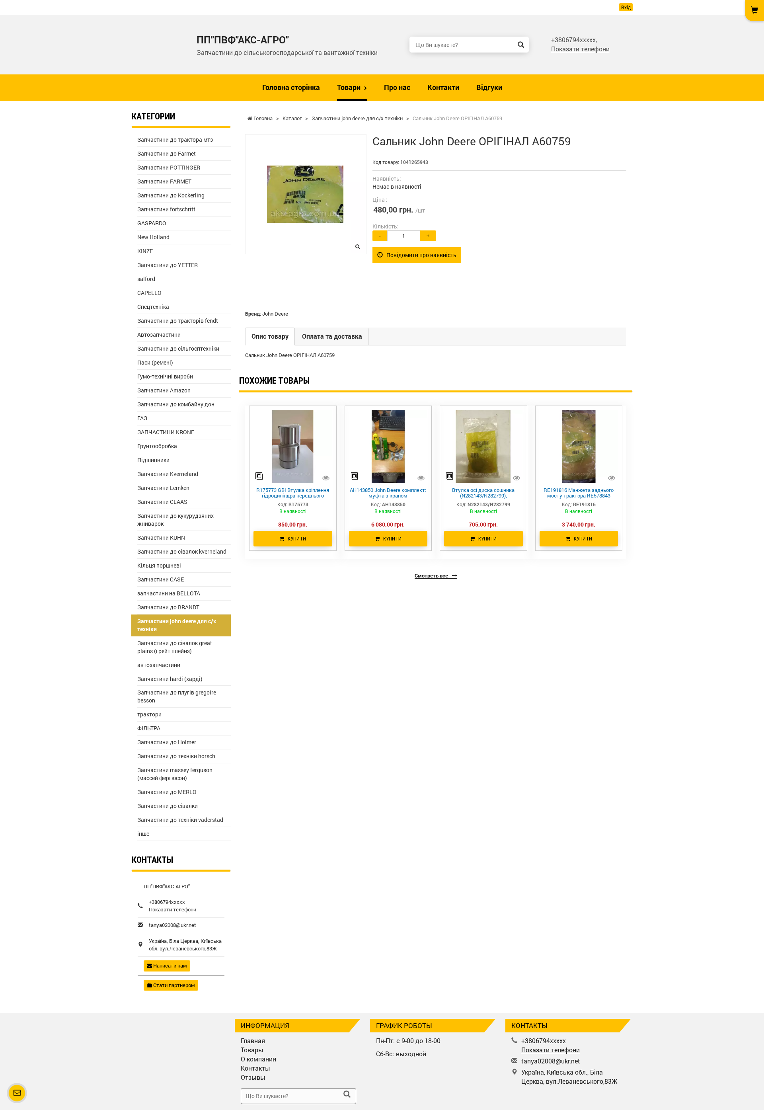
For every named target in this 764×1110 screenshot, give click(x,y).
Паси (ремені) (155, 362)
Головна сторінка (291, 87)
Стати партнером (173, 985)
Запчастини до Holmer (166, 742)
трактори (149, 714)
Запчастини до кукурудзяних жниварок (175, 519)
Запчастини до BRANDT (168, 607)
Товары (252, 1050)
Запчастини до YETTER (167, 265)
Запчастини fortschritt (166, 209)
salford (146, 279)
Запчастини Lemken (163, 488)
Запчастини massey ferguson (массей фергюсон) (174, 774)
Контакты (255, 1068)
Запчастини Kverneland (167, 474)
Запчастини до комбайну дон (175, 404)
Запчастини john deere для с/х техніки (176, 625)
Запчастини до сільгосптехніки (178, 348)
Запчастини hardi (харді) (170, 679)
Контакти (443, 87)
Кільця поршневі (159, 565)
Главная (253, 1040)
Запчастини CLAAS (162, 501)
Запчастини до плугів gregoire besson (176, 696)
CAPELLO (149, 293)
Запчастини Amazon (164, 390)
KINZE (145, 251)
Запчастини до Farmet (166, 153)
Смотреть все (432, 575)
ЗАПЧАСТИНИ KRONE (165, 432)
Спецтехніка (153, 306)
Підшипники (153, 460)
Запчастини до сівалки (167, 806)
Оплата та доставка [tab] (332, 336)
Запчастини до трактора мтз (175, 139)
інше (143, 833)
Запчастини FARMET (164, 181)
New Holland (153, 237)
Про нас (397, 87)
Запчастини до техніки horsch (176, 756)
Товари (349, 87)
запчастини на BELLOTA (168, 593)
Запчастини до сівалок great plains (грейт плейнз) (174, 647)
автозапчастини (158, 665)
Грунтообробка (157, 446)
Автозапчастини (159, 334)
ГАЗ (142, 418)
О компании (258, 1059)
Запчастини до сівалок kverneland (181, 551)
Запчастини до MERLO (167, 792)
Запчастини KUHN (161, 537)
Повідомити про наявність (419, 255)
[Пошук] (521, 45)
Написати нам (169, 965)
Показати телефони (580, 49)
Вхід (626, 7)
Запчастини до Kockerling (171, 195)
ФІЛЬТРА (148, 728)
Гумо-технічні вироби (165, 376)
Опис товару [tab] (269, 336)
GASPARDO (151, 223)
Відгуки (489, 87)
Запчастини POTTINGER (168, 167)
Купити (295, 539)
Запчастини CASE (160, 579)
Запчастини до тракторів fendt (177, 320)
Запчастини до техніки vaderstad (180, 819)
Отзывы (253, 1077)
